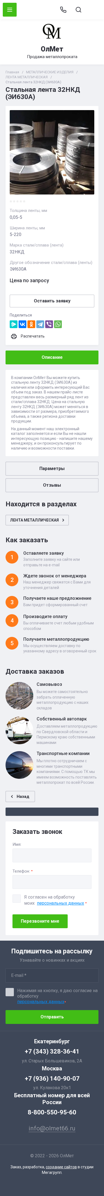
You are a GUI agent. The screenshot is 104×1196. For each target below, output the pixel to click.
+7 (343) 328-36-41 (52, 1051)
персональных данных (60, 903)
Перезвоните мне (40, 921)
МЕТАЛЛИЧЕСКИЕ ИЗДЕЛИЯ (49, 72)
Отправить (52, 1016)
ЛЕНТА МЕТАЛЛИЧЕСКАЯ (27, 77)
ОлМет (52, 49)
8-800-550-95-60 (52, 1112)
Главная (12, 72)
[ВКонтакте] (22, 324)
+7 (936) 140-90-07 (52, 1078)
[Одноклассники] (31, 324)
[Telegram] (40, 324)
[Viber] (49, 324)
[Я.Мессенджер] (13, 324)
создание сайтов (61, 1167)
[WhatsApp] (58, 324)
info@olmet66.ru (93, 10)
